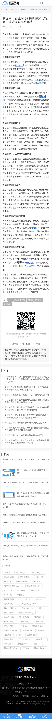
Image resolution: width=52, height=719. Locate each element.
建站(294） (36, 581)
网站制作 (35, 228)
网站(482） (40, 577)
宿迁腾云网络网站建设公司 (13, 3)
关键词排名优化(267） (13, 586)
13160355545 (30, 684)
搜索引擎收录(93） (26, 612)
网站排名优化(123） (29, 604)
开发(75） (40, 621)
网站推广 (38, 300)
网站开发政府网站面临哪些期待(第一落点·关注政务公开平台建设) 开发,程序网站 (26, 388)
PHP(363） (8, 581)
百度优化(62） (32, 635)
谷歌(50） (26, 648)
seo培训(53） (41, 639)
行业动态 (13, 9)
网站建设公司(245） (33, 586)
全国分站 (44, 696)
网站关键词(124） (11, 604)
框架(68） (25, 626)
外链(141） (28, 599)
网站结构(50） (39, 648)
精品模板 (6, 717)
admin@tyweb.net (30, 692)
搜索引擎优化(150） (12, 599)
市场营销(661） (22, 572)
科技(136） (40, 599)
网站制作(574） (38, 572)
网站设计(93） (9, 617)
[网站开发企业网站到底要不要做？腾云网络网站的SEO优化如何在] (9, 495)
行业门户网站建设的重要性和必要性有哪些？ (25, 435)
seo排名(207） (22, 590)
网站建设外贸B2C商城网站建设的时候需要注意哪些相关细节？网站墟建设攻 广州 (27, 441)
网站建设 (23, 9)
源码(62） (19, 635)
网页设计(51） (24, 644)
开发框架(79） (26, 621)
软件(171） (8, 595)
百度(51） (37, 644)
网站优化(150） (23, 595)
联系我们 (45, 717)
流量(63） (8, 635)
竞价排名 (7, 304)
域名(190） (35, 590)
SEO (10, 300)
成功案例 (32, 717)
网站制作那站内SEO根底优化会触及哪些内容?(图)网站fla (25, 515)
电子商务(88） (24, 617)
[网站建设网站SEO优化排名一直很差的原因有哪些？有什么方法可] (9, 536)
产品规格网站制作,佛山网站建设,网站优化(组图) (26, 423)
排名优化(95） (9, 612)
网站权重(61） (9, 639)
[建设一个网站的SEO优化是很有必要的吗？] (9, 472)
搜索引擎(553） (26, 577)
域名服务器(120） (11, 608)
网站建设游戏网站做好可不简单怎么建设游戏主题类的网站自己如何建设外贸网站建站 (27, 408)
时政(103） (42, 608)
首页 (5, 9)
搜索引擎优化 (19, 300)
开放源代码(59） (25, 639)
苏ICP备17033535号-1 (38, 704)
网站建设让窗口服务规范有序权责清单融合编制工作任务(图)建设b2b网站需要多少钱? (27, 416)
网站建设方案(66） (11, 630)
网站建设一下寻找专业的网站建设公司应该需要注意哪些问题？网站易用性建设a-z (27, 401)
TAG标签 (15, 696)
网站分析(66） (28, 630)
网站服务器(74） (10, 626)
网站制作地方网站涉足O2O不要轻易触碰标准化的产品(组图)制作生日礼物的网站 (27, 429)
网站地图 (25, 696)
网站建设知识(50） (11, 648)
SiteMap (35, 696)
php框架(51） (9, 644)
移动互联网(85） (10, 621)
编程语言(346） (22, 581)
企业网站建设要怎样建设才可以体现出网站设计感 (27, 395)
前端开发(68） (38, 626)
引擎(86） (38, 617)
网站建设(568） (10, 577)
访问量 (30, 300)
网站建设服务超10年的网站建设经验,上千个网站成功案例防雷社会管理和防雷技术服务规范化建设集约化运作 (27, 379)
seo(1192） (8, 572)
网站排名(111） (28, 608)
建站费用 (19, 717)
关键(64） (41, 630)
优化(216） (8, 590)
